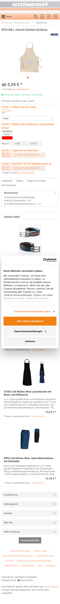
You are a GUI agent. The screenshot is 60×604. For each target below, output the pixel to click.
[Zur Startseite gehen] (30, 5)
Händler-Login (40, 551)
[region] (30, 60)
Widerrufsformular (45, 556)
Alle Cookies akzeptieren (30, 321)
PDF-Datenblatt (9, 185)
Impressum (50, 566)
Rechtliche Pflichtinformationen (18, 556)
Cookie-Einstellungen (20, 551)
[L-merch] (54, 34)
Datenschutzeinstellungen (28, 331)
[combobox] (27, 21)
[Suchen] (55, 21)
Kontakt (9, 561)
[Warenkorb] (55, 16)
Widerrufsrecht (11, 566)
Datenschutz (28, 566)
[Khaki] (6, 110)
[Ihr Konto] (42, 16)
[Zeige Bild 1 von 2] (28, 77)
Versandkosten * (38, 350)
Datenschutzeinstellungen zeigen (32, 311)
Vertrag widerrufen (30, 540)
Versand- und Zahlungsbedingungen (34, 561)
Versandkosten (51, 586)
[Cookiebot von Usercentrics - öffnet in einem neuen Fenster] (43, 260)
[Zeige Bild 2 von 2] (32, 77)
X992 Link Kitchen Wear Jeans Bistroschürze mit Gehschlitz (28, 460)
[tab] (30, 198)
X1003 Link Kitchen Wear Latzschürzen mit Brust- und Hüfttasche (27, 393)
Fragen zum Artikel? (36, 181)
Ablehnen (30, 341)
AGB (40, 566)
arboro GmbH (26, 580)
